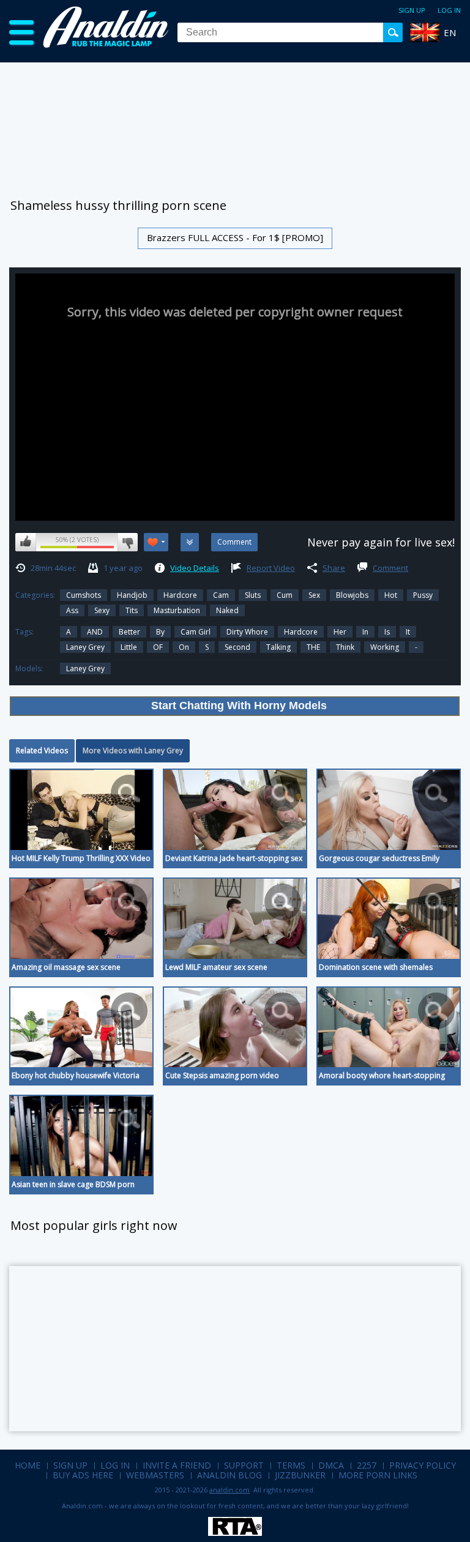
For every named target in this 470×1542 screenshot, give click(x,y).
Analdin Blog (229, 1475)
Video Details (194, 567)
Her (340, 632)
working (384, 647)
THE (313, 647)
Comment (390, 567)
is (387, 632)
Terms (291, 1465)
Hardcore (180, 595)
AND (95, 632)
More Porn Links (377, 1475)
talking (278, 647)
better (129, 632)
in (365, 632)
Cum (285, 595)
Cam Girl (196, 632)
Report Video (271, 567)
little (129, 647)
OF (158, 647)
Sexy (102, 610)
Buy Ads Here (83, 1475)
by (160, 632)
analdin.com (229, 1489)
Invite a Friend (177, 1465)
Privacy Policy (422, 1465)
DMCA (331, 1465)
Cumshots (83, 595)
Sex (314, 595)
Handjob (132, 595)
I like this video (25, 542)
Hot (390, 595)
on (184, 647)
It (408, 632)
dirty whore (247, 632)
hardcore (301, 632)
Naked (227, 610)
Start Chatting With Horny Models (239, 705)
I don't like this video (128, 542)
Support (244, 1465)
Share (334, 567)
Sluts (253, 595)
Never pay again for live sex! (381, 542)
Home (27, 1465)
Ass (72, 610)
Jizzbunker (300, 1475)
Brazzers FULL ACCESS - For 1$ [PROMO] (235, 237)
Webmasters (155, 1475)
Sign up (411, 10)
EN (450, 32)
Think (345, 647)
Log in (449, 10)
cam (221, 595)
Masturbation (177, 610)
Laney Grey (85, 647)
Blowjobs (352, 595)
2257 (366, 1465)
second (237, 647)
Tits (131, 610)
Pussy (423, 595)
